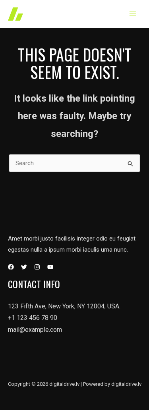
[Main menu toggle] (132, 14)
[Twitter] (24, 267)
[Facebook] (11, 267)
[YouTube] (50, 267)
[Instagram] (37, 267)
